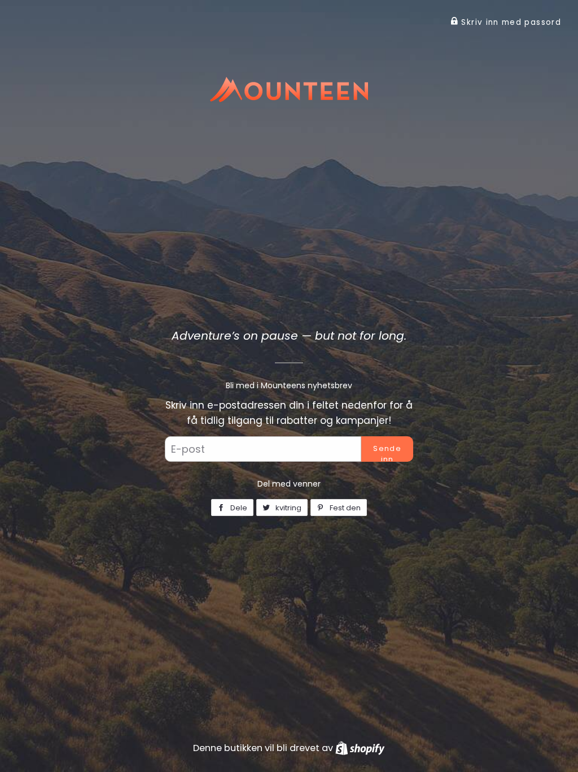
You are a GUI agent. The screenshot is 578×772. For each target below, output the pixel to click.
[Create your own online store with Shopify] (359, 747)
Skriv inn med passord (509, 22)
